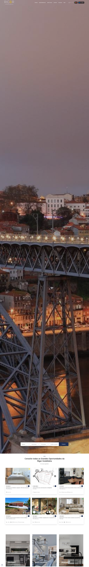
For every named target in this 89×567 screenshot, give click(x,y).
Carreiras (55, 2)
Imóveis (36, 2)
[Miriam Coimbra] (34, 512)
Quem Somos (49, 2)
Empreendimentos (42, 2)
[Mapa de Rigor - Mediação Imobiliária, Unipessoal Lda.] (9, 2)
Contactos (60, 2)
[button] (43, 450)
